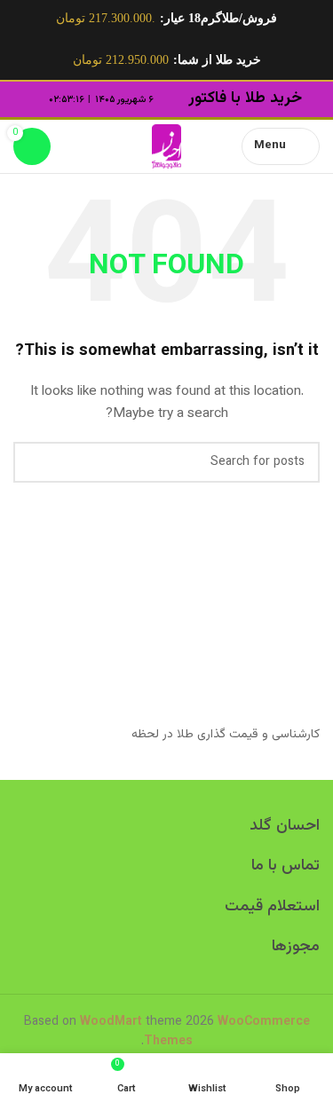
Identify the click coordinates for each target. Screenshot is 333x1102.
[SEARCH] (33, 462)
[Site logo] (166, 146)
